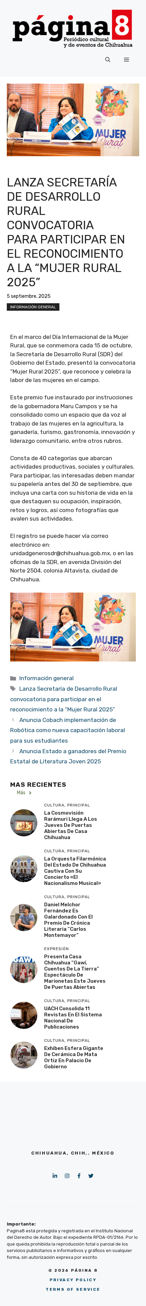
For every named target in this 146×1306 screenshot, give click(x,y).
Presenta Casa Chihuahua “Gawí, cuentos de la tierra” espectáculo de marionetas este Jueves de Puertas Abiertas (75, 972)
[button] (107, 60)
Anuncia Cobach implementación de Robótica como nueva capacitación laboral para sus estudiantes (67, 730)
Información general (33, 307)
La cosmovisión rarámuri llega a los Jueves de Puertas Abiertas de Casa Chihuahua (70, 825)
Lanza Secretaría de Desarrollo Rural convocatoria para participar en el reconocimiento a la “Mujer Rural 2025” (63, 699)
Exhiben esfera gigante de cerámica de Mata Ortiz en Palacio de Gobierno (73, 1057)
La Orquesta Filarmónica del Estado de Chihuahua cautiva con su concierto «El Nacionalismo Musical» (75, 871)
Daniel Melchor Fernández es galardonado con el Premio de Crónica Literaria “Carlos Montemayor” (68, 920)
